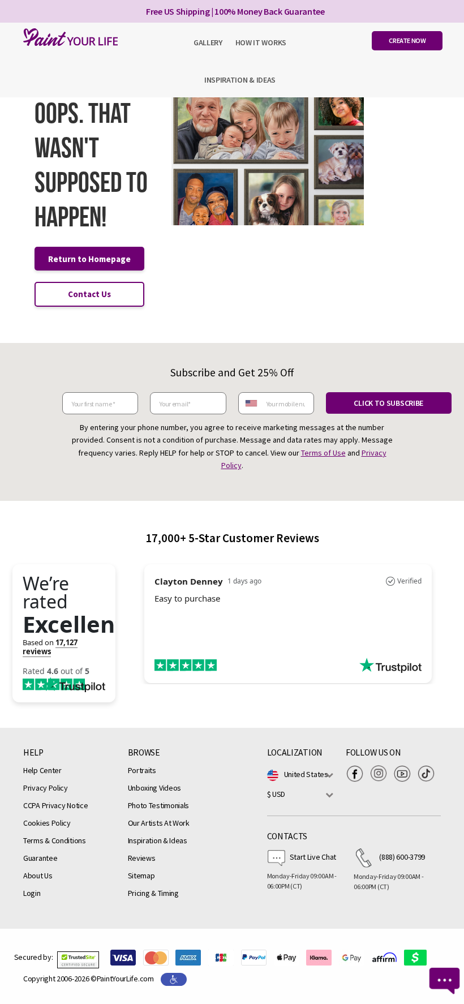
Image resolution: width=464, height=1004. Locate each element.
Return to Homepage (89, 259)
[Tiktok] (429, 774)
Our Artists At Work (159, 823)
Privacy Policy (45, 788)
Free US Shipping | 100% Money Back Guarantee (235, 11)
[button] (78, 959)
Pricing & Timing (153, 893)
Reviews (142, 858)
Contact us (89, 294)
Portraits (142, 770)
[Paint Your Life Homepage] (68, 37)
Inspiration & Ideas (157, 840)
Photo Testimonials (159, 805)
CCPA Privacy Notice (55, 805)
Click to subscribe (388, 403)
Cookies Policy (47, 823)
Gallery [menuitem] (208, 42)
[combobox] (250, 403)
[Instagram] (381, 774)
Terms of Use (323, 453)
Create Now (407, 40)
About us (38, 875)
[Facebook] (358, 774)
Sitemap (141, 875)
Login (32, 893)
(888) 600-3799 (402, 857)
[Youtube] (405, 774)
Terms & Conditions (54, 840)
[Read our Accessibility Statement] (174, 978)
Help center (42, 770)
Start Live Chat (313, 857)
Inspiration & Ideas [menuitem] (240, 80)
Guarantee (40, 858)
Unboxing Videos (155, 788)
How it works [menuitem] (260, 42)
